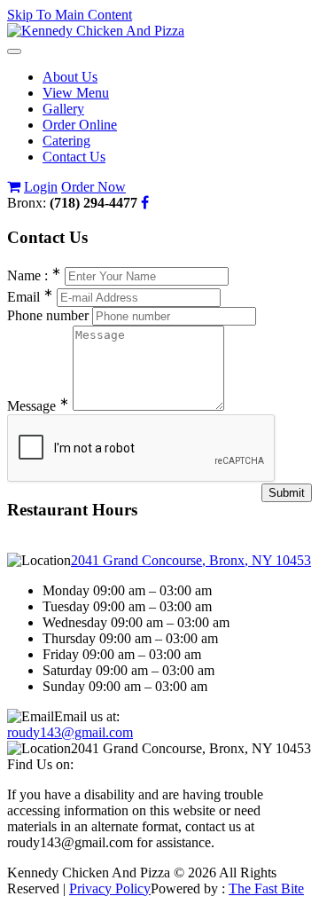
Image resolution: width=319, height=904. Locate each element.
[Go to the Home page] (95, 30)
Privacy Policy (110, 888)
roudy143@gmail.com (70, 732)
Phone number (48, 315)
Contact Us (74, 156)
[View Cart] (13, 186)
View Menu (76, 92)
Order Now (93, 186)
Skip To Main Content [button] (69, 14)
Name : (34, 275)
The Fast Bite (266, 888)
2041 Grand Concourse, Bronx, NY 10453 (191, 560)
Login (41, 186)
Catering (66, 140)
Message (38, 405)
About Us (70, 76)
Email (30, 296)
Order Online (80, 124)
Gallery (63, 108)
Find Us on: (40, 764)
